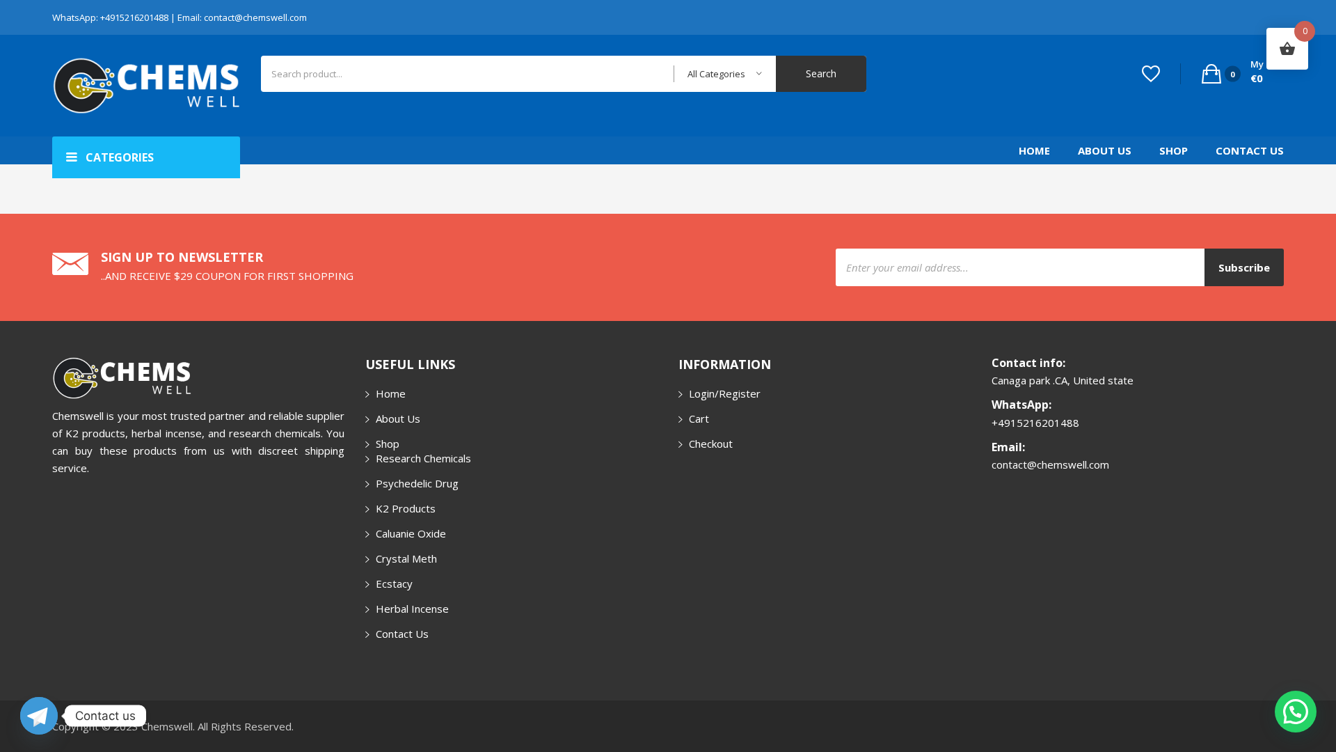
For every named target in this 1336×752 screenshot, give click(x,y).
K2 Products (406, 508)
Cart (699, 418)
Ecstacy (394, 583)
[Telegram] (39, 716)
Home (1034, 150)
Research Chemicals (423, 458)
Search (821, 73)
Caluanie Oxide (411, 533)
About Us (1104, 150)
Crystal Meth (406, 558)
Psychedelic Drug (417, 483)
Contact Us (1250, 150)
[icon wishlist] (1151, 74)
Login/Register (725, 393)
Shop (1173, 150)
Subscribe (1244, 267)
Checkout (711, 444)
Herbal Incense (412, 609)
